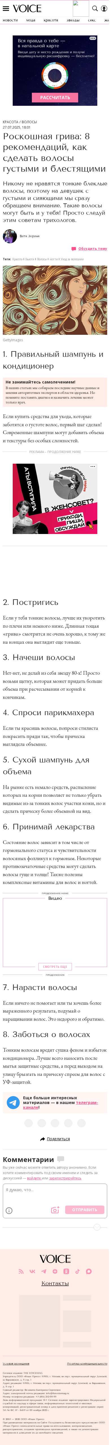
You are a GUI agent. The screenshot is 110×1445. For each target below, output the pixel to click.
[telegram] (44, 1271)
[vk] (32, 1271)
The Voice (27, 8)
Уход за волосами (72, 259)
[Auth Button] (104, 8)
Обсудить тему (92, 248)
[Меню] (6, 8)
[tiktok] (77, 1271)
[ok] (66, 1271)
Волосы (29, 122)
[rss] (21, 1271)
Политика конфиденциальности (87, 1363)
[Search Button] (95, 8)
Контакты (55, 1283)
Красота (10, 122)
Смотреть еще (55, 967)
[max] (89, 1271)
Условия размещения (16, 1363)
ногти (54, 259)
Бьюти (29, 259)
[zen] (55, 1271)
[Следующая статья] (55, 1227)
